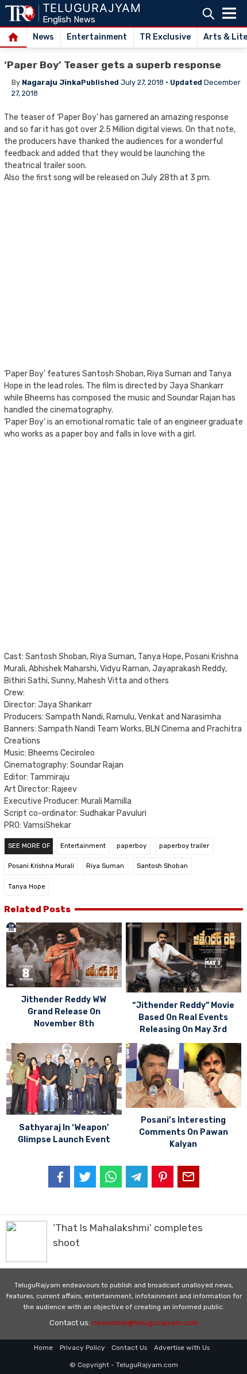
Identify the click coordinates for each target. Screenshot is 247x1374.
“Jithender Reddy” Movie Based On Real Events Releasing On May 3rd (183, 1017)
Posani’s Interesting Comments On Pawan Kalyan (183, 1132)
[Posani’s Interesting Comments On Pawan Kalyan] (183, 1077)
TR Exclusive (165, 37)
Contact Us (129, 1348)
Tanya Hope (26, 886)
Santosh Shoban (162, 866)
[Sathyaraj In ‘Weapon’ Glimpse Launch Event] (64, 1081)
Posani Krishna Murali (41, 866)
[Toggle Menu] (229, 13)
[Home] (13, 38)
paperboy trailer (184, 846)
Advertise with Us (182, 1348)
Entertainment (97, 37)
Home (43, 1348)
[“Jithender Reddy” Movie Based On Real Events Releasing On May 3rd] (183, 960)
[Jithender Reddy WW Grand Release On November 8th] (64, 957)
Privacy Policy (82, 1348)
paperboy (131, 846)
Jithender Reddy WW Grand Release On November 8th (63, 1012)
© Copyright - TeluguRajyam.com (124, 1365)
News (43, 37)
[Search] (208, 13)
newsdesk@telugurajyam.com (145, 1322)
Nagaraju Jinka (51, 82)
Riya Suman (105, 866)
